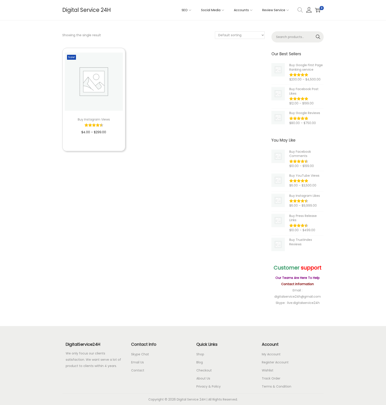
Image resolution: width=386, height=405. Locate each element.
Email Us (137, 362)
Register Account (275, 362)
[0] (317, 10)
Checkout (204, 370)
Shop (200, 354)
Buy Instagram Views (94, 119)
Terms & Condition (276, 386)
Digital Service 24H (86, 10)
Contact (137, 370)
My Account (271, 354)
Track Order (271, 378)
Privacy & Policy (208, 386)
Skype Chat (140, 354)
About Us (203, 378)
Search (318, 37)
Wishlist (267, 370)
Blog (199, 362)
